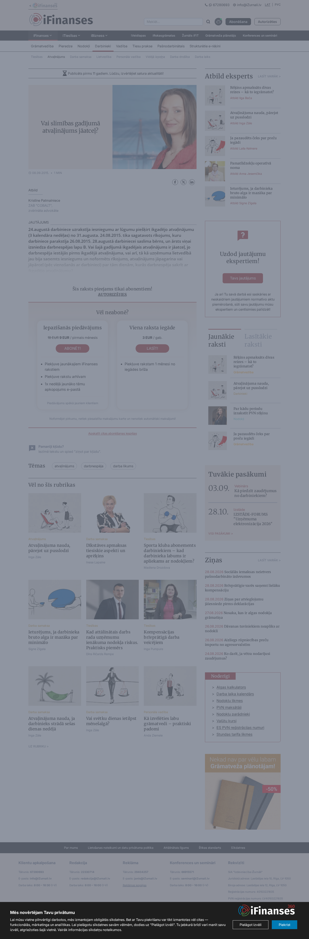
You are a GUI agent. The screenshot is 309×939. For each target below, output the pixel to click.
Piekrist (284, 925)
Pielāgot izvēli (250, 925)
